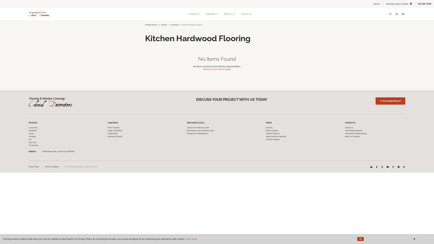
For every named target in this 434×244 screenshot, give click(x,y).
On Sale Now (33, 145)
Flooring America (151, 25)
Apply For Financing (352, 136)
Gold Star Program (273, 139)
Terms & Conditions (52, 167)
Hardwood (175, 25)
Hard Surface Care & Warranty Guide (200, 130)
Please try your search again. (217, 69)
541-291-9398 (424, 4)
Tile (30, 139)
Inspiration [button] (210, 14)
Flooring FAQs (113, 133)
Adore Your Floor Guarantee (276, 136)
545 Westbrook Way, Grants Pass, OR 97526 (58, 151)
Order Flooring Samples (353, 130)
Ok (361, 239)
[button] (390, 14)
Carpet (31, 133)
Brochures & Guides (115, 136)
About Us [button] (228, 14)
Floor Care (32, 142)
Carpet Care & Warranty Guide (198, 128)
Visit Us (376, 4)
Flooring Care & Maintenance (197, 133)
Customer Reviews (273, 133)
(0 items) (403, 14)
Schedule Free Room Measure (356, 133)
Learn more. (191, 239)
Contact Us (246, 14)
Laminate (32, 136)
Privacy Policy (34, 167)
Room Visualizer (113, 128)
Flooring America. (77, 167)
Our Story (269, 128)
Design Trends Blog (115, 130)
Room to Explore (272, 130)
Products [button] (193, 14)
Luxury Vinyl (33, 128)
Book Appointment (392, 101)
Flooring (164, 25)
